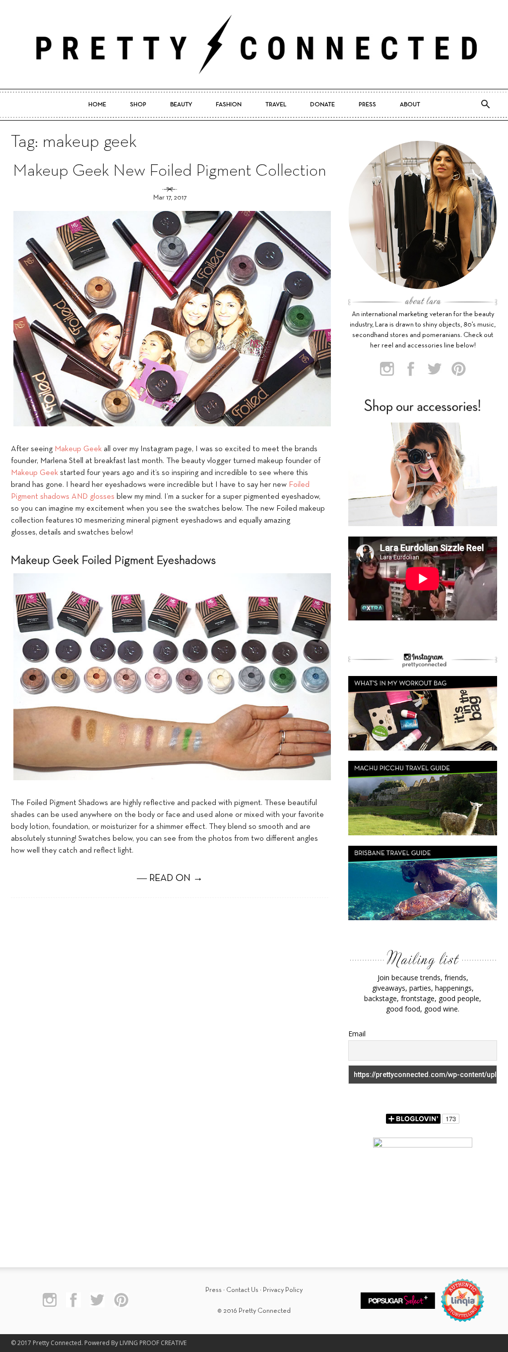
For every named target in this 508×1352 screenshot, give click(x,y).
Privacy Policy (283, 1290)
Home (97, 104)
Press (367, 104)
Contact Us (242, 1290)
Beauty (181, 104)
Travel (275, 104)
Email (357, 1033)
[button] (485, 105)
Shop (138, 104)
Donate (322, 104)
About (410, 104)
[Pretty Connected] (254, 44)
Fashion (229, 104)
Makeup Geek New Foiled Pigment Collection (169, 171)
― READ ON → (170, 878)
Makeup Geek (78, 449)
